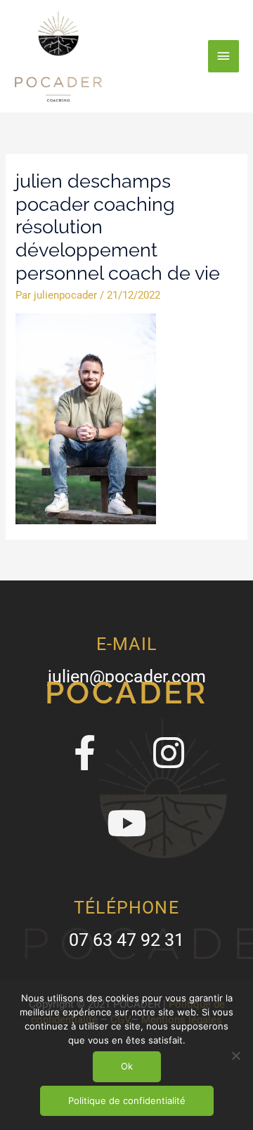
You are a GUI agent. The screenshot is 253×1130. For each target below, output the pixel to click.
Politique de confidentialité (127, 1100)
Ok (127, 1066)
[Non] (235, 1055)
